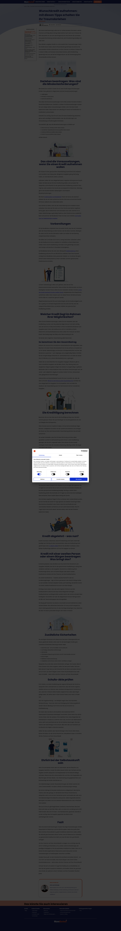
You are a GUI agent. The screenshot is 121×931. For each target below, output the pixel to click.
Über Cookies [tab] (79, 455)
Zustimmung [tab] (41, 455)
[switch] (53, 474)
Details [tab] (60, 455)
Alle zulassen (79, 479)
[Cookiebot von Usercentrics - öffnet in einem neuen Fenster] (81, 451)
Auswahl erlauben (60, 479)
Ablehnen (42, 479)
